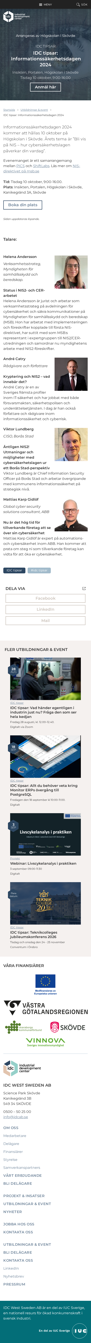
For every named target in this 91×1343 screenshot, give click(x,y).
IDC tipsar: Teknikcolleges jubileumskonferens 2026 (45, 903)
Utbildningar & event (34, 109)
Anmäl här (45, 87)
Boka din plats (22, 204)
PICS (20, 166)
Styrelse (10, 1160)
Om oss (10, 1128)
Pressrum (14, 1284)
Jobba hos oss (18, 1224)
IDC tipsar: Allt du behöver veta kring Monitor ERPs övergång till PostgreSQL (45, 756)
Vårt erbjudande (22, 1175)
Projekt (15, 858)
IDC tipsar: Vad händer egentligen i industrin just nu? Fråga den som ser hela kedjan (45, 679)
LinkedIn (45, 609)
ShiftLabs (41, 166)
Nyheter (12, 1212)
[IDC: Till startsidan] (16, 16)
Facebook (45, 598)
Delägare (11, 1144)
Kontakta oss (18, 1232)
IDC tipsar (46, 46)
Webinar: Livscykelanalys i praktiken (45, 834)
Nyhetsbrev (13, 1276)
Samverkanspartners (21, 1168)
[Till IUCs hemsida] (63, 1331)
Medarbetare (14, 1136)
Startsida (9, 109)
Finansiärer (13, 1152)
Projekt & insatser (24, 1196)
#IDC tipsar (39, 570)
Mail (45, 620)
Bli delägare (17, 1183)
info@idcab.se (15, 1117)
